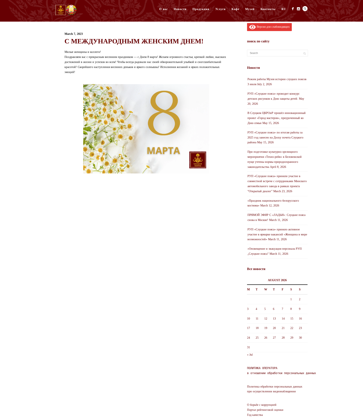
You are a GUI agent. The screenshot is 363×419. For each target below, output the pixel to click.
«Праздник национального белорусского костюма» (273, 203)
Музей (250, 9)
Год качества (255, 414)
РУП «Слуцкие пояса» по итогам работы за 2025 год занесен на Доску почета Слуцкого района (275, 137)
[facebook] (292, 8)
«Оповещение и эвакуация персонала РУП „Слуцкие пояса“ (274, 251)
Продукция (200, 9)
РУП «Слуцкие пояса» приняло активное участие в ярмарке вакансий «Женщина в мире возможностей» (277, 234)
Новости (180, 9)
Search (305, 8)
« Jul (250, 354)
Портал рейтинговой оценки (265, 409)
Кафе (235, 9)
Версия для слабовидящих (273, 26)
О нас (163, 9)
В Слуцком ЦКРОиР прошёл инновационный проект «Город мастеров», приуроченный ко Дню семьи (276, 118)
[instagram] (298, 8)
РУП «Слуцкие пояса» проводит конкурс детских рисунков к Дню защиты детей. (273, 96)
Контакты (268, 9)
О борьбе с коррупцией (261, 404)
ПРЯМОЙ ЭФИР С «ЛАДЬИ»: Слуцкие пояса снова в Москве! (276, 217)
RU (283, 9)
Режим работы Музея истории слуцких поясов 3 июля (276, 82)
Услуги (220, 9)
